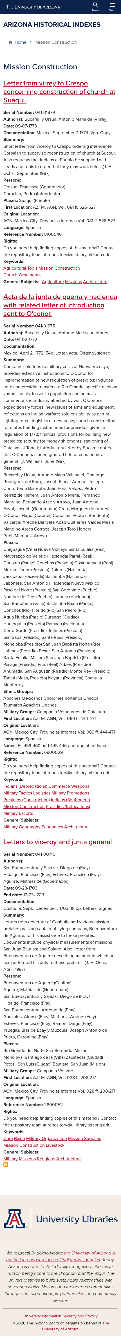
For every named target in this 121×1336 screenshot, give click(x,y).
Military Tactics (17, 793)
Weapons (80, 786)
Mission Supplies (84, 1138)
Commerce (59, 786)
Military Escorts (18, 813)
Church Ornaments (22, 275)
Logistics (41, 793)
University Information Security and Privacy (60, 1316)
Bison (19, 1138)
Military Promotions (70, 793)
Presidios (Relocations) (68, 806)
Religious (46, 1159)
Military (10, 827)
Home (20, 42)
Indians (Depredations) (25, 786)
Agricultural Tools (20, 268)
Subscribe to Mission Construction (5, 1164)
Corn (8, 1138)
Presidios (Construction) (26, 800)
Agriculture (53, 282)
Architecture (95, 282)
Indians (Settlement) (70, 800)
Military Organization (46, 1138)
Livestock (55, 1145)
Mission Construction (59, 268)
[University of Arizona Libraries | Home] (60, 1219)
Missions (73, 282)
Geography (30, 827)
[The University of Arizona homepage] (33, 7)
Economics (52, 827)
